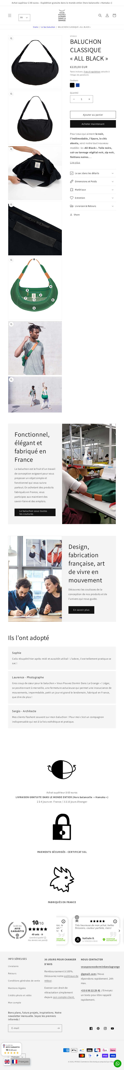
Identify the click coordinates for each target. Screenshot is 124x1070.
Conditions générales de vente (24, 980)
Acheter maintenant (93, 123)
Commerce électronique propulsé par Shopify (98, 1062)
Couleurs (74, 80)
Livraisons (13, 966)
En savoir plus (81, 609)
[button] (9, 15)
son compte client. (64, 997)
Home (35, 27)
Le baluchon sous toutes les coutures (33, 512)
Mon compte (14, 1002)
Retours (12, 973)
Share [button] (77, 214)
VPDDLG (77, 1062)
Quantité (74, 92)
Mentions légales (17, 988)
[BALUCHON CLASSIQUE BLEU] (78, 85)
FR (21, 17)
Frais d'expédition (92, 71)
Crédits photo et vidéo (19, 995)
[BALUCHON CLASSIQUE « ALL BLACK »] (72, 85)
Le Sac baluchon (48, 27)
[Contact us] (117, 1063)
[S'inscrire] (58, 1028)
